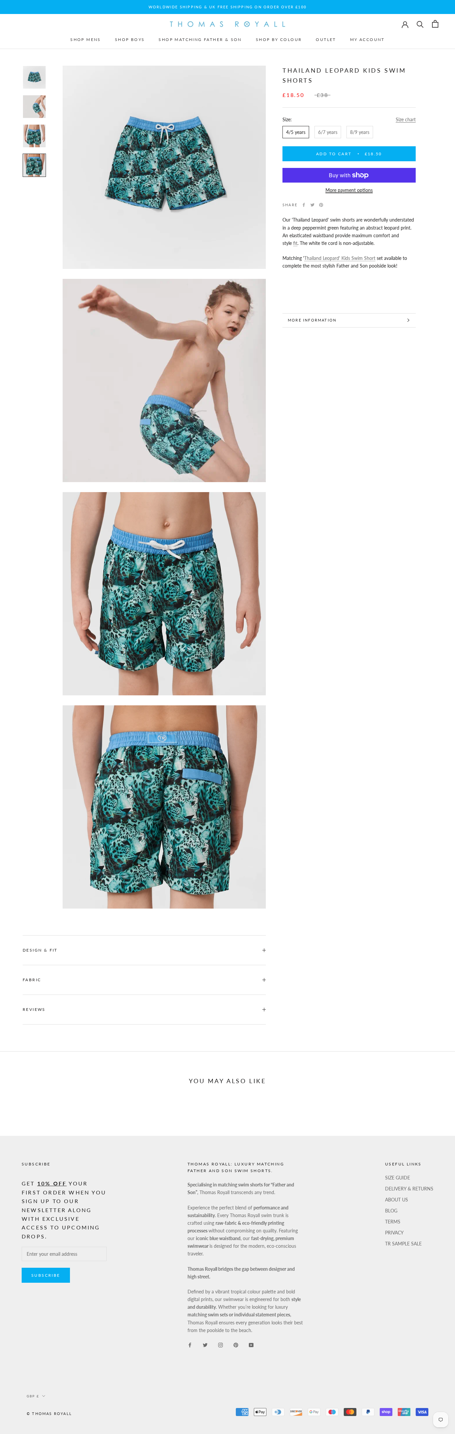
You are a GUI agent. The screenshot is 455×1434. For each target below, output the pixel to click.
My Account (367, 39)
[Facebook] (304, 205)
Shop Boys (130, 39)
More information (312, 320)
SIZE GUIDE (397, 1177)
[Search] (420, 23)
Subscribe (45, 1275)
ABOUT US (396, 1199)
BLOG (391, 1210)
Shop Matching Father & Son (200, 39)
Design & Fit (41, 950)
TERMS (392, 1221)
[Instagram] (220, 1344)
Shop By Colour (279, 39)
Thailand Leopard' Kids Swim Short (339, 258)
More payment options (349, 190)
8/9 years (359, 132)
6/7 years (327, 132)
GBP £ (33, 1396)
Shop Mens (85, 39)
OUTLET (326, 39)
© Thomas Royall (49, 1413)
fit (295, 243)
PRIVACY (394, 1232)
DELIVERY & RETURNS (409, 1188)
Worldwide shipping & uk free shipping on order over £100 (227, 7)
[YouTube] (251, 1344)
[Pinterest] (321, 205)
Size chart (406, 119)
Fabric (32, 979)
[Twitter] (312, 205)
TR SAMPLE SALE (403, 1243)
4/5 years (295, 132)
